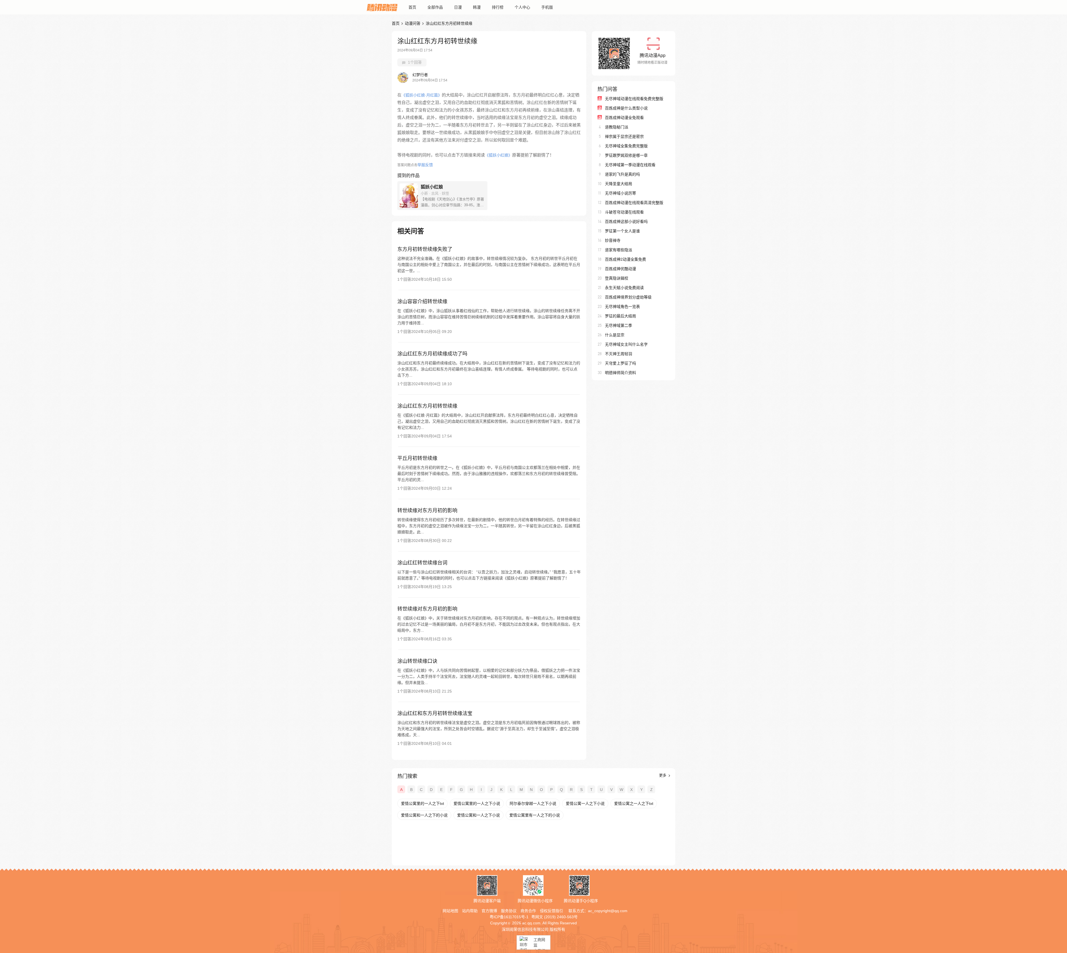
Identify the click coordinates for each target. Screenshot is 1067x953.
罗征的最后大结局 (620, 316)
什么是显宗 (614, 335)
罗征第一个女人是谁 (622, 231)
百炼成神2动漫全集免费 (625, 259)
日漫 (458, 7)
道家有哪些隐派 (618, 250)
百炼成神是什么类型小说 (626, 108)
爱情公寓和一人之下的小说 (424, 815)
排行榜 (497, 7)
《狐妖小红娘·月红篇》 (422, 95)
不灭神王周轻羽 (618, 354)
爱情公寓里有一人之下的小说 (534, 815)
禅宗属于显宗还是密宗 (624, 136)
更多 (663, 775)
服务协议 (509, 911)
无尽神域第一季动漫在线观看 (630, 165)
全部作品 (435, 7)
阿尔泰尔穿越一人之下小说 (533, 803)
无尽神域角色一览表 (622, 306)
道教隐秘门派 (616, 127)
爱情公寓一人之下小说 (585, 803)
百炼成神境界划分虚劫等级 (628, 297)
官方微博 (489, 911)
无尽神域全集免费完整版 (626, 146)
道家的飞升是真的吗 (622, 174)
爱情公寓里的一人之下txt (422, 803)
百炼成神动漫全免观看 (624, 117)
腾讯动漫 (382, 7)
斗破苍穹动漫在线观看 (624, 212)
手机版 (547, 7)
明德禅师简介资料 (620, 372)
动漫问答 (412, 23)
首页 (412, 7)
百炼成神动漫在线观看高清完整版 (634, 202)
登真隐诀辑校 (616, 278)
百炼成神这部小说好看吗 (626, 221)
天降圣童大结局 (618, 183)
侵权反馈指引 (551, 911)
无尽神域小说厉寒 (620, 193)
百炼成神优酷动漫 (620, 269)
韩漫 (477, 7)
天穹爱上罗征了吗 (620, 363)
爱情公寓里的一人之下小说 (476, 803)
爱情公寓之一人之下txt (633, 803)
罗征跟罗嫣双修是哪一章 (626, 155)
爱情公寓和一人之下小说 (478, 815)
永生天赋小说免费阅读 (624, 287)
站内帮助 (470, 911)
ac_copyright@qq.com (607, 911)
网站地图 (450, 911)
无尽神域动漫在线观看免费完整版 (634, 98)
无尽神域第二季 (618, 325)
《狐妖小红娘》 (498, 155)
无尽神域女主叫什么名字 (626, 344)
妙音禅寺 (612, 240)
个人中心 (522, 7)
